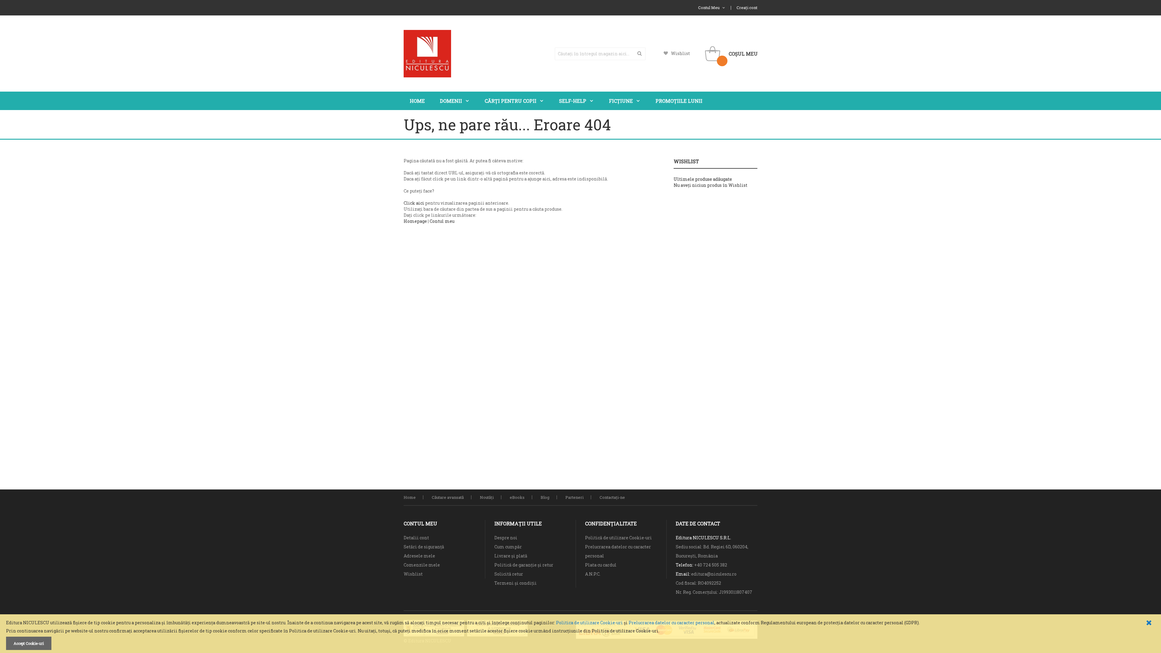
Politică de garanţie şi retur (523, 565)
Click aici (414, 203)
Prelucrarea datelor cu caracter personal (671, 622)
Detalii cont (416, 538)
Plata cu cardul (600, 565)
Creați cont (747, 7)
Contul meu (442, 221)
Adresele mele (419, 556)
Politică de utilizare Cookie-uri (618, 538)
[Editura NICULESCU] (427, 53)
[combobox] (600, 53)
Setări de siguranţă (424, 547)
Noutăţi (487, 497)
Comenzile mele (422, 565)
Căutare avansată (448, 497)
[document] (580, 635)
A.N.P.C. (592, 574)
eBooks (517, 497)
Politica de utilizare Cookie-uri (589, 622)
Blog (545, 497)
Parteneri (574, 497)
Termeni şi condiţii (515, 583)
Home (410, 497)
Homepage (415, 221)
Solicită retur (508, 574)
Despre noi (505, 538)
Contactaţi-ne (612, 497)
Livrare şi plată (510, 556)
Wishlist (680, 53)
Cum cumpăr (508, 547)
